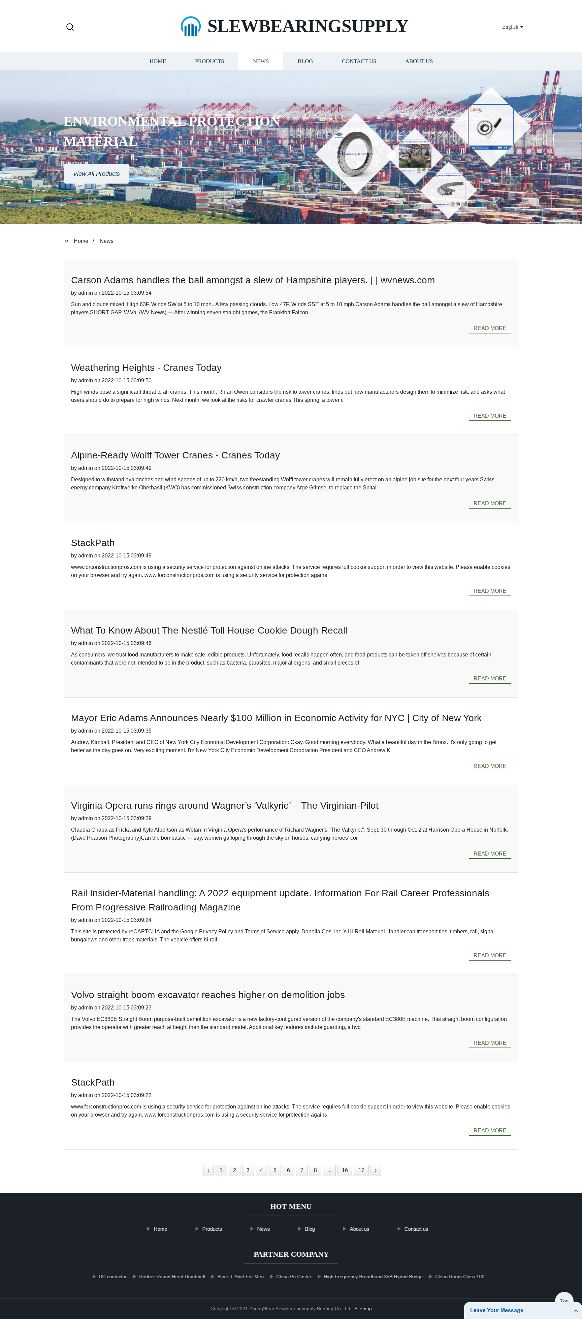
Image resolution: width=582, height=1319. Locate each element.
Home (158, 61)
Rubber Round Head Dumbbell (172, 1276)
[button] (70, 27)
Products (209, 61)
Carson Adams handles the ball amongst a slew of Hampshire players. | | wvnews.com (253, 280)
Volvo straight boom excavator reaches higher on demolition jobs (208, 995)
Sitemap (363, 1308)
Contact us (359, 61)
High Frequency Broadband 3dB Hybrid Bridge (373, 1276)
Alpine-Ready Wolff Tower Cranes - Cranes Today (175, 455)
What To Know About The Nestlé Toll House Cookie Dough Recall (209, 630)
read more (490, 328)
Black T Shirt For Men (240, 1276)
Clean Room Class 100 (459, 1276)
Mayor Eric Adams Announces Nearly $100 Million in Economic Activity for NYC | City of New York (276, 718)
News (261, 61)
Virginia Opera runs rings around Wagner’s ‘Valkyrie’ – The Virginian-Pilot (225, 805)
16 (345, 1170)
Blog (305, 61)
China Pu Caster (293, 1276)
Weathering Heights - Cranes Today (146, 367)
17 (361, 1170)
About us (419, 61)
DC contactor (113, 1276)
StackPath (93, 543)
